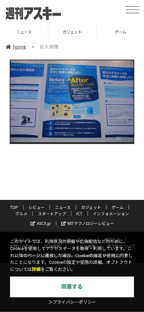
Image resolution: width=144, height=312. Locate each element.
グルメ (21, 213)
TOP (14, 207)
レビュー (36, 207)
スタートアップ (52, 213)
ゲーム (92, 31)
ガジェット (44, 31)
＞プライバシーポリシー (72, 302)
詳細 (36, 269)
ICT (79, 213)
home (19, 46)
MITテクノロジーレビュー (91, 223)
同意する (72, 287)
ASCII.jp (44, 223)
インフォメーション (111, 213)
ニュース (63, 207)
